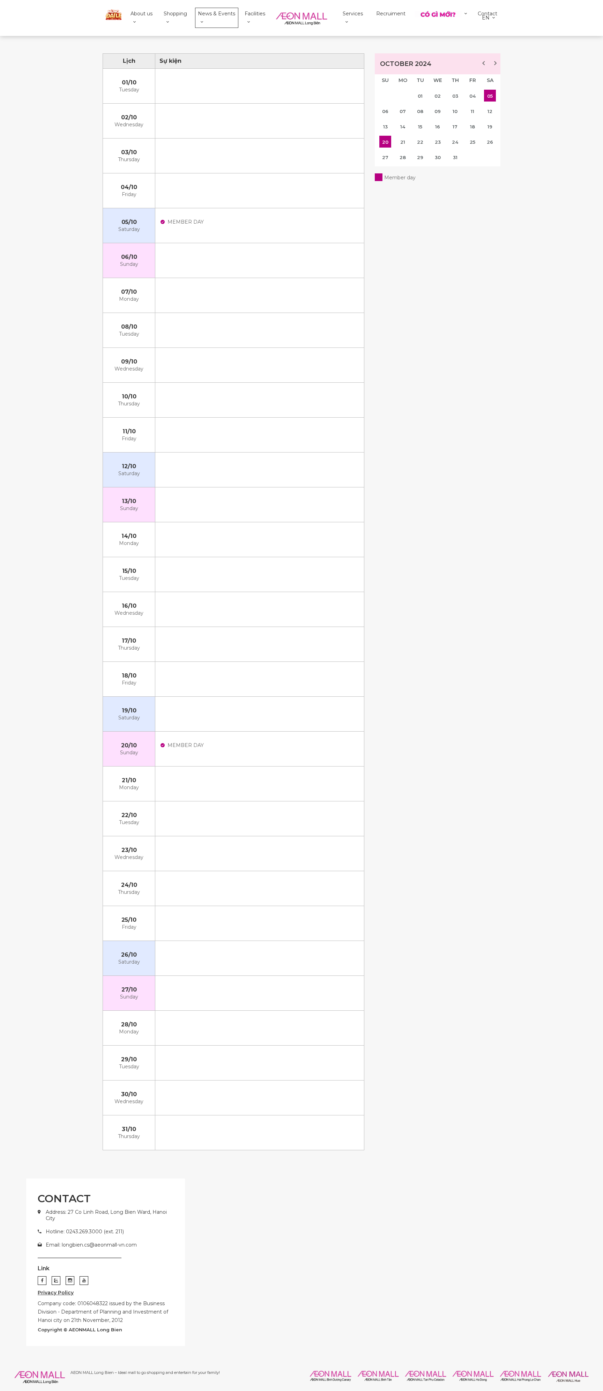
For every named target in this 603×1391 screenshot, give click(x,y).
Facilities (255, 13)
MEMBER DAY (186, 222)
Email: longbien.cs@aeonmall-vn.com (91, 1245)
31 (455, 157)
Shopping (175, 13)
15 (420, 126)
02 (437, 96)
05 (490, 96)
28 (403, 157)
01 (420, 96)
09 (437, 111)
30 (438, 157)
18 (472, 126)
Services (353, 13)
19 (489, 126)
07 (403, 111)
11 (472, 111)
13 (385, 126)
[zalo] (56, 1280)
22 (420, 142)
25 (472, 142)
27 (385, 157)
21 (402, 142)
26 (490, 142)
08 (420, 111)
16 (437, 126)
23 (438, 142)
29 (420, 157)
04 (472, 96)
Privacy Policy (56, 1292)
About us (141, 13)
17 (455, 126)
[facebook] (42, 1280)
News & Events (216, 13)
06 (385, 111)
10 (455, 111)
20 (385, 142)
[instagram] (70, 1280)
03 (455, 96)
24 (455, 142)
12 (489, 111)
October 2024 (405, 64)
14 (402, 126)
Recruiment (390, 13)
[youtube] (84, 1280)
